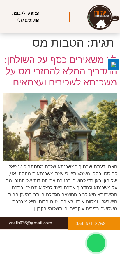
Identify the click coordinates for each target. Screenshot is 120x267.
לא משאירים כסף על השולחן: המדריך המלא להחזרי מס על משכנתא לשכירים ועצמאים (60, 71)
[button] (65, 17)
